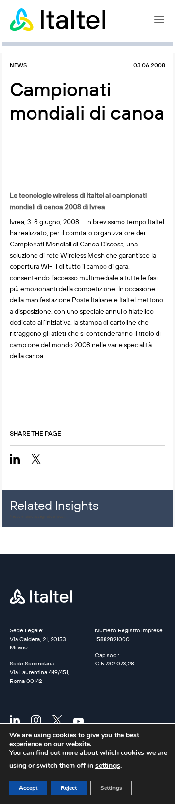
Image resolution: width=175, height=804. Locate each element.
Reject (69, 788)
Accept (28, 788)
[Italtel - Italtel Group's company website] (58, 19)
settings (107, 765)
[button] (159, 19)
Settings (111, 788)
